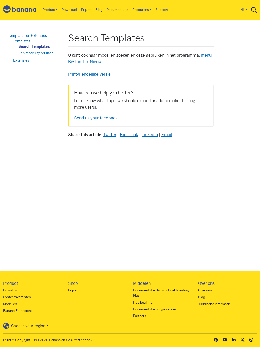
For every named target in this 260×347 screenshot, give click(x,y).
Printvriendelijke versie (89, 74)
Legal (7, 340)
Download (69, 10)
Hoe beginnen (143, 302)
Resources (140, 10)
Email (166, 134)
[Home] (20, 10)
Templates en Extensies (27, 35)
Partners (139, 316)
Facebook (129, 134)
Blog (98, 10)
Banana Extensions (18, 311)
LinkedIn (150, 134)
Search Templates (34, 46)
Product (49, 10)
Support (161, 10)
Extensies (21, 60)
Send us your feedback (96, 118)
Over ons (205, 290)
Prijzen (86, 10)
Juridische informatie (214, 304)
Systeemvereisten (17, 297)
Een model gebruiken (35, 53)
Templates (21, 41)
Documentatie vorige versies (155, 309)
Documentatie (117, 10)
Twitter (109, 134)
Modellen (10, 304)
